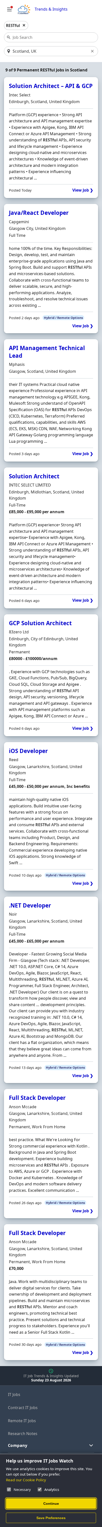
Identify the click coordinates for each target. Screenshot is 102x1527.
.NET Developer (30, 905)
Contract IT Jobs (23, 1407)
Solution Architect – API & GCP (51, 86)
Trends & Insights (51, 9)
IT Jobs (14, 1394)
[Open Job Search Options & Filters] (9, 9)
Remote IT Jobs (22, 1420)
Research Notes (22, 1433)
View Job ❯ (82, 190)
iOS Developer (28, 751)
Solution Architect (34, 476)
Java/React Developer (39, 213)
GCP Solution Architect (40, 623)
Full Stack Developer (37, 1098)
